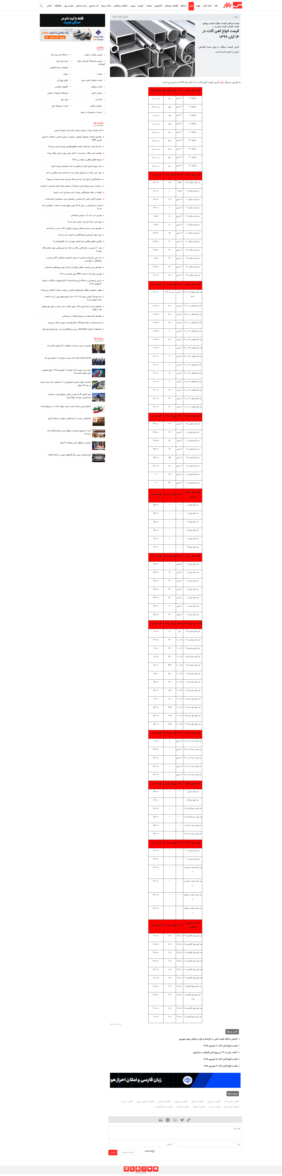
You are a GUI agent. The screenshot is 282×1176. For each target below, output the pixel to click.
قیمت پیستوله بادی (60, 106)
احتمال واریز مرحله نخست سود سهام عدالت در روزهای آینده (66, 406)
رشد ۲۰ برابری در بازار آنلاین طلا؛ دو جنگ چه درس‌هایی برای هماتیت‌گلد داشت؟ (72, 249)
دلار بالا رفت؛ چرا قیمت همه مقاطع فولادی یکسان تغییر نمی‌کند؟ (75, 146)
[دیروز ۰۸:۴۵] (98, 445)
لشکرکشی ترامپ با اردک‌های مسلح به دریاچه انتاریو (69, 418)
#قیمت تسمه (214, 1107)
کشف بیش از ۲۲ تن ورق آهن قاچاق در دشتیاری (215, 1052)
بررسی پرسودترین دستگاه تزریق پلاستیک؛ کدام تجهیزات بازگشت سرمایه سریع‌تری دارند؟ (72, 282)
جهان (198, 5)
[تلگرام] (138, 1169)
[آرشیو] (126, 1169)
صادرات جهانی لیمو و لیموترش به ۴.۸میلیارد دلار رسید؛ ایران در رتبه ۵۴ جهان (65, 384)
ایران (191, 5)
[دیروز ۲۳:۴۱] (98, 373)
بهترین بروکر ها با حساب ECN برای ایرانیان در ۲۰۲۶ (80, 274)
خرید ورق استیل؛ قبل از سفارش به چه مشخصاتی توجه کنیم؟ (76, 166)
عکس (49, 5)
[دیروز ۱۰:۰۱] (98, 348)
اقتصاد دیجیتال (171, 5)
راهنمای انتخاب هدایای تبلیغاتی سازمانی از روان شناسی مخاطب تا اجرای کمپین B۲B (72, 138)
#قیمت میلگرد (197, 1101)
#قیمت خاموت (182, 1107)
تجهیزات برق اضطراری (59, 67)
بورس (132, 5)
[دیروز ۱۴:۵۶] (98, 361)
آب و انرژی (93, 5)
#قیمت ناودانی (164, 1101)
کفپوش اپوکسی (61, 86)
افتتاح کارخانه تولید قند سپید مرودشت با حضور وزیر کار (68, 358)
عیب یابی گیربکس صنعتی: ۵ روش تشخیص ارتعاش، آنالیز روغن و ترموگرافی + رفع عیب (74, 259)
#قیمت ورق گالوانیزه (163, 1107)
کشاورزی (158, 5)
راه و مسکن (81, 5)
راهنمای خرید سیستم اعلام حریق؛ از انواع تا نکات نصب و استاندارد (74, 228)
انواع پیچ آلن (62, 80)
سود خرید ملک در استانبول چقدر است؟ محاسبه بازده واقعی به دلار (74, 172)
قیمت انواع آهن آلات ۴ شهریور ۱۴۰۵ (220, 1066)
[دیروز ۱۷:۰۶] (98, 421)
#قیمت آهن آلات (231, 1101)
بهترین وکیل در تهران (93, 54)
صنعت (149, 5)
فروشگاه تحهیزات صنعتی (57, 93)
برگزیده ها (98, 123)
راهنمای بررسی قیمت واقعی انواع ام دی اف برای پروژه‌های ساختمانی (73, 267)
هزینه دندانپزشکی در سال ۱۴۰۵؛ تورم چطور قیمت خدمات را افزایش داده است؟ (72, 207)
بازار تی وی (68, 5)
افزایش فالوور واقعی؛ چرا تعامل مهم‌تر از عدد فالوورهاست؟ (77, 241)
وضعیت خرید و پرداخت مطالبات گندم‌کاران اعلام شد (69, 345)
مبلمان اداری (97, 93)
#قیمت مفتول (199, 1107)
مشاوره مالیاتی (96, 106)
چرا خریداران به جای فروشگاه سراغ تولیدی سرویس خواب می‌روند (75, 322)
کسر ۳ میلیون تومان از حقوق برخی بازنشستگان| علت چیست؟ (69, 432)
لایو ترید (98, 99)
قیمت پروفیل (96, 86)
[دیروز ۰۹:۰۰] (98, 385)
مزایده (99, 74)
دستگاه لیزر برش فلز (59, 54)
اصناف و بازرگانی (120, 5)
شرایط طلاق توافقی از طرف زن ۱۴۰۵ (87, 159)
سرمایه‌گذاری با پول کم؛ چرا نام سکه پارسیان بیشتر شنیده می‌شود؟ (74, 179)
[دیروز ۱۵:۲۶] (98, 457)
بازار (222, 82)
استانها (183, 5)
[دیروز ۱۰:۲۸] (98, 433)
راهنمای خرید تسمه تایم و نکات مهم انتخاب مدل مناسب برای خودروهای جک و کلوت (72, 308)
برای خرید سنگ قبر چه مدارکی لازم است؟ (84, 222)
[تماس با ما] (150, 1169)
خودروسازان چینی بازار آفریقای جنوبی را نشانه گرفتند (69, 455)
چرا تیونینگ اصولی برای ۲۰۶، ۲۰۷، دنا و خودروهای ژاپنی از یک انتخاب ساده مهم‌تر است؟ (73, 298)
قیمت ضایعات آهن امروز (91, 80)
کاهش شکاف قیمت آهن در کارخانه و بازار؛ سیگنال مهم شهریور (208, 1039)
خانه (216, 5)
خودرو (140, 5)
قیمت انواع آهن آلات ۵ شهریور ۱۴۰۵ (220, 1059)
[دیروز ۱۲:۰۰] (98, 397)
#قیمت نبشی (127, 1101)
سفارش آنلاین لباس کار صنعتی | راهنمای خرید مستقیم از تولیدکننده (73, 199)
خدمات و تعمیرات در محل (91, 112)
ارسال (112, 1152)
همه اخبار (207, 5)
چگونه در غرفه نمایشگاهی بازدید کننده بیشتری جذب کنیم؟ (77, 192)
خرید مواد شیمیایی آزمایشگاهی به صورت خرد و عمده (80, 235)
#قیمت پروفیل (180, 1101)
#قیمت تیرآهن (213, 1101)
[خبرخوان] (132, 1169)
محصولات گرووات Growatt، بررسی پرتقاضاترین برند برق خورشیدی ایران (72, 329)
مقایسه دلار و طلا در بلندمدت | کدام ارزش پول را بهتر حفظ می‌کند (74, 153)
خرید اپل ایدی (62, 61)
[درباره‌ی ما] (156, 1169)
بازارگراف (58, 5)
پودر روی (64, 99)
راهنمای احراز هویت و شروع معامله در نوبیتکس (82, 316)
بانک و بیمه (106, 5)
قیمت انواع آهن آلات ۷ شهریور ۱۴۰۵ (220, 1046)
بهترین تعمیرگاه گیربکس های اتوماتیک (91, 63)
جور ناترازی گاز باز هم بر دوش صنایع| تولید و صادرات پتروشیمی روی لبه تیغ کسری (69, 396)
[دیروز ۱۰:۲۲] (98, 409)
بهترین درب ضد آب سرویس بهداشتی (86, 215)
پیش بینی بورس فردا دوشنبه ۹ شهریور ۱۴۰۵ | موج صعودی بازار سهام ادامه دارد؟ (66, 371)
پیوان (65, 74)
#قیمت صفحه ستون (145, 1101)
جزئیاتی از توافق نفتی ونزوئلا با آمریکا (75, 442)
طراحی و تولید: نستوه (141, 1173)
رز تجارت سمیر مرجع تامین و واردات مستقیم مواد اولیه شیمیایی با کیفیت (71, 186)
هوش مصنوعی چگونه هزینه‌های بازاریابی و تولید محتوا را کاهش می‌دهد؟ (71, 290)
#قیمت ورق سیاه (231, 1107)
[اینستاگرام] (144, 1169)
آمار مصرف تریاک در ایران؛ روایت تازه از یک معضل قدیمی (78, 130)
